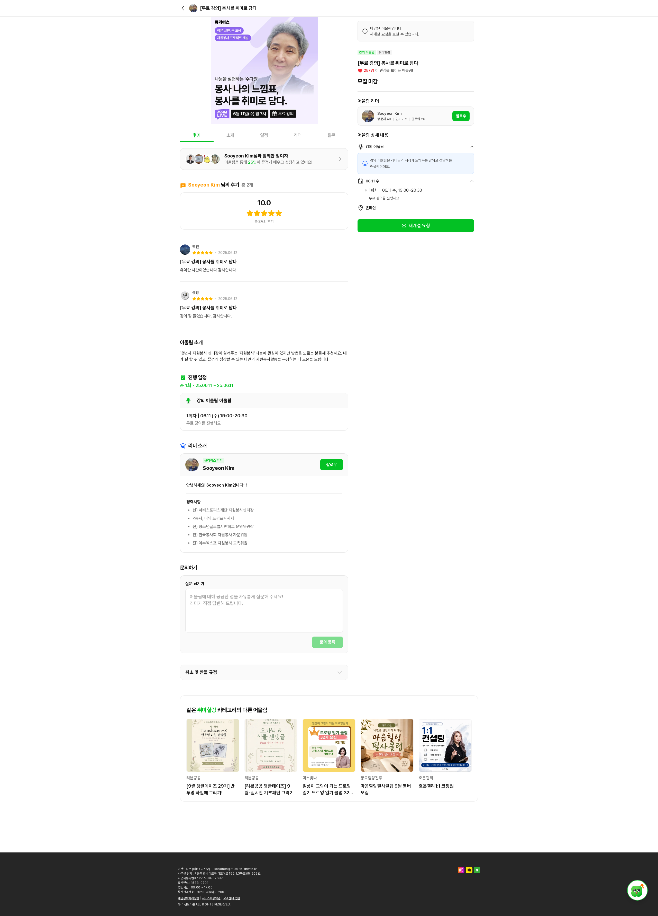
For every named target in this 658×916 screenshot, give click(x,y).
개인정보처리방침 (188, 898)
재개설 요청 (419, 225)
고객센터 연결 (231, 898)
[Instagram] (461, 870)
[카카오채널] (469, 870)
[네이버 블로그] (477, 870)
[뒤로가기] (183, 8)
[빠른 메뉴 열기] (637, 890)
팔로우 (331, 464)
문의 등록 (327, 642)
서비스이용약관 (211, 898)
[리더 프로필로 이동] (193, 8)
